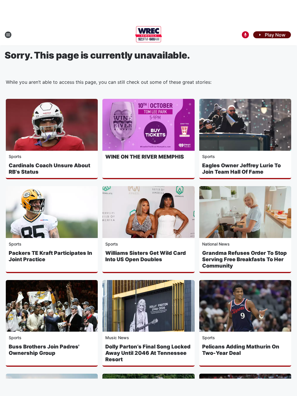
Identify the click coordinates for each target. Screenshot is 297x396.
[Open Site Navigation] (8, 34)
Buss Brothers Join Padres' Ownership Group (44, 350)
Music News (117, 337)
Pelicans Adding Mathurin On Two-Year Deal (240, 350)
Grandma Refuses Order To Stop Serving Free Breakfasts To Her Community (244, 259)
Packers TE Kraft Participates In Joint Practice (50, 256)
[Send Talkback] (245, 34)
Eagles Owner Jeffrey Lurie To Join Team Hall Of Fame (241, 168)
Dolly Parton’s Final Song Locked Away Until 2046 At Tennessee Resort (148, 353)
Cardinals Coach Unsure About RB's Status (49, 168)
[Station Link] (148, 35)
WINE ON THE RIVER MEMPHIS (144, 157)
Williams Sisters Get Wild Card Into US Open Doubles (145, 256)
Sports (15, 156)
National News (216, 243)
